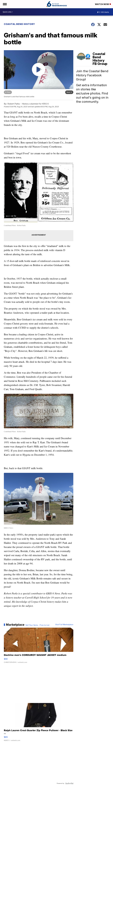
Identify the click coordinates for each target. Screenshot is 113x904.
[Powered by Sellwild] (69, 783)
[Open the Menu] (4, 4)
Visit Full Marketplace (64, 625)
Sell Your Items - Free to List (37, 625)
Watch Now (102, 4)
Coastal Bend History (19, 24)
